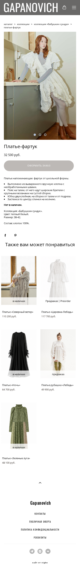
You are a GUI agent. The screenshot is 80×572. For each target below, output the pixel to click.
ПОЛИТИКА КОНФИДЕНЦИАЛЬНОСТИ (40, 530)
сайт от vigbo (40, 563)
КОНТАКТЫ (40, 514)
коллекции (23, 24)
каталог (8, 24)
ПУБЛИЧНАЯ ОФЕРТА (40, 522)
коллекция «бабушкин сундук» (51, 24)
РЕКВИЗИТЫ (40, 538)
